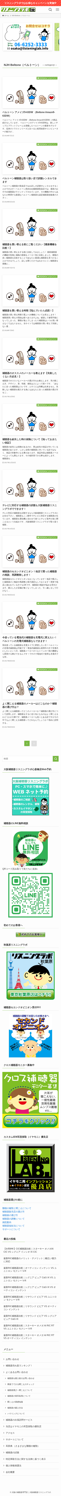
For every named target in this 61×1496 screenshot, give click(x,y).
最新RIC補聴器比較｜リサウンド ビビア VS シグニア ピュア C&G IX (30, 1317)
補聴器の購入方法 (15, 1408)
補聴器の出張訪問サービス (19, 1420)
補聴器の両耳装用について (18, 1396)
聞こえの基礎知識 (15, 1402)
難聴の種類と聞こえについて (16, 1208)
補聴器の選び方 (10, 1215)
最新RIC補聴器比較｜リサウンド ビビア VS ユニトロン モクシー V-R (30, 1298)
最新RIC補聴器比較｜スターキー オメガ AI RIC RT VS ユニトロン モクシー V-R (29, 1327)
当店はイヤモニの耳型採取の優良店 (23, 1426)
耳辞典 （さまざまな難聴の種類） (23, 1446)
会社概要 (10, 1472)
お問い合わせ (12, 1359)
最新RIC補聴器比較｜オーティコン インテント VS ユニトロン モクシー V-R (30, 1269)
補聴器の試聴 (12, 1452)
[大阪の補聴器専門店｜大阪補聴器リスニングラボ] (18, 9)
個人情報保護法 (13, 1465)
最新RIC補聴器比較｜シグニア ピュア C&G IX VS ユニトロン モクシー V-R (30, 1279)
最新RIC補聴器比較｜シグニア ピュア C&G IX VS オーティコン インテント (30, 1288)
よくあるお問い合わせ (17, 1372)
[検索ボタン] (50, 9)
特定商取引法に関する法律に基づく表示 (26, 1459)
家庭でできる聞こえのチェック (20, 1384)
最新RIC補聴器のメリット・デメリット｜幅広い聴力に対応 (30, 1260)
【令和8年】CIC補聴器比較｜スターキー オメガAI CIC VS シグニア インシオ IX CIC (28, 1250)
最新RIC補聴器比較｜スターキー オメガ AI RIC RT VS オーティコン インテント (29, 1337)
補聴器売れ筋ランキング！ (19, 1365)
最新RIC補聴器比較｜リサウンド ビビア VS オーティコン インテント (30, 1308)
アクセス (10, 1433)
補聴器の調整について (13, 1219)
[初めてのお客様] (30, 934)
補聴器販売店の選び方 (13, 1211)
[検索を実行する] (56, 759)
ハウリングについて (16, 1413)
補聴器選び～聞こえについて (19, 1390)
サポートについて (11, 1229)
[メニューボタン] (57, 9)
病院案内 (6, 1222)
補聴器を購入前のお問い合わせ (20, 1378)
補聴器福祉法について (13, 1226)
